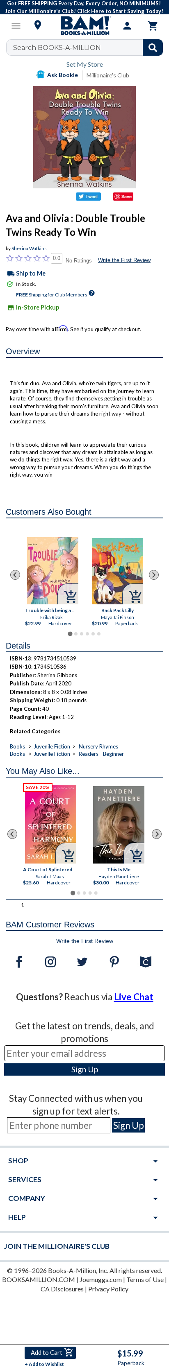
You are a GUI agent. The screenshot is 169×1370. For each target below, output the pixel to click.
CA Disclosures (62, 1289)
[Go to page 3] (81, 633)
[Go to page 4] (87, 633)
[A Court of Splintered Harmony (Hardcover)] (51, 824)
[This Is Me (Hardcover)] (119, 825)
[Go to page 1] (70, 633)
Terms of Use (145, 1279)
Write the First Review (124, 260)
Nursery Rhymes (98, 746)
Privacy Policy (108, 1289)
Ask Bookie (62, 74)
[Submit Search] (153, 47)
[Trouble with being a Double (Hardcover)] (52, 570)
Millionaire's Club (108, 75)
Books (17, 746)
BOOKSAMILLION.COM (38, 1279)
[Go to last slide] (15, 575)
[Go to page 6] (98, 633)
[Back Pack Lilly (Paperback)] (117, 571)
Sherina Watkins (29, 248)
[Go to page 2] (76, 633)
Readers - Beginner (101, 754)
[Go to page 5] (93, 633)
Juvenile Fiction (52, 746)
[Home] (84, 25)
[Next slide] (154, 575)
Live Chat (133, 996)
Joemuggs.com (101, 1279)
